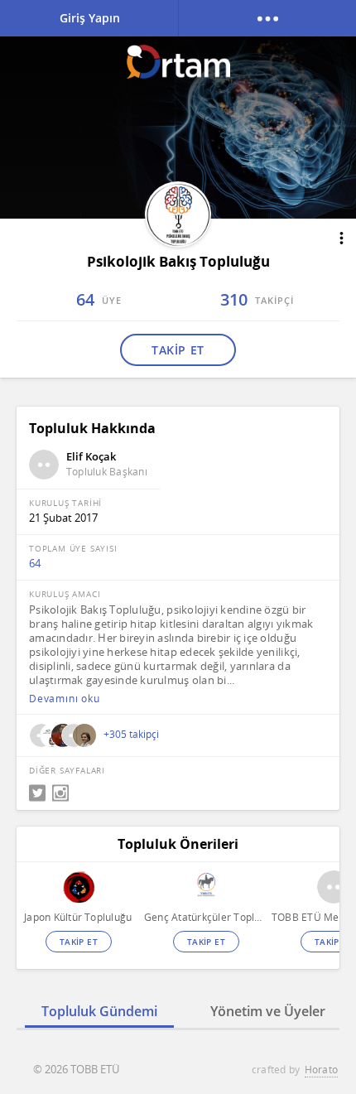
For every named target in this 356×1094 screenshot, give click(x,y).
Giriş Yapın (90, 18)
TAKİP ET (178, 350)
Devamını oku (64, 699)
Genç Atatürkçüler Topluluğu (205, 917)
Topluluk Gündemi (99, 1011)
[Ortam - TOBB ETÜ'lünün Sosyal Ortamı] (178, 62)
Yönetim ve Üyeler (267, 1011)
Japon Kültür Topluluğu (78, 917)
